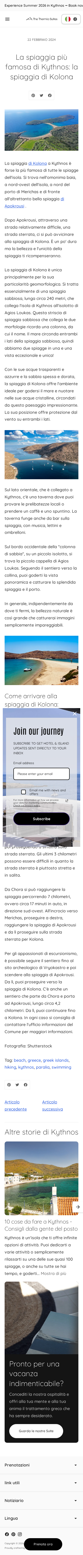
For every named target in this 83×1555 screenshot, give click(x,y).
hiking (10, 1067)
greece (34, 1060)
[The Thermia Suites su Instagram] (20, 1534)
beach (20, 1060)
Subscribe (41, 818)
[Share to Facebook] (50, 95)
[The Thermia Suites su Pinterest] (13, 1534)
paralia (43, 1067)
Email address (23, 763)
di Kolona (37, 163)
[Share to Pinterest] (33, 95)
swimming (61, 1067)
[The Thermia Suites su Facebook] (7, 1534)
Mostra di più (53, 1273)
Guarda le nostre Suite (36, 1431)
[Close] (74, 713)
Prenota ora (43, 1544)
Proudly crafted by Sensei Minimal (23, 1547)
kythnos (26, 1067)
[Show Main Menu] (7, 19)
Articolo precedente (16, 1105)
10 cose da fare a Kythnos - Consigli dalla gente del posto (41, 1225)
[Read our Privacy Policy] (67, 801)
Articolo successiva (52, 1105)
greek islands (56, 1060)
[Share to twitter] (41, 95)
